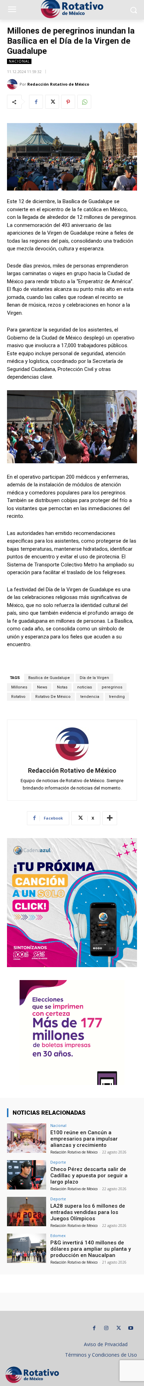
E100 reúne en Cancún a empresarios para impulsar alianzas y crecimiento (84, 1138)
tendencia (89, 696)
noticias (84, 687)
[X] (52, 102)
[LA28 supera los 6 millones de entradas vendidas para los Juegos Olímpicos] (26, 1211)
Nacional (19, 61)
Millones (19, 687)
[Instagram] (106, 1328)
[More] (109, 818)
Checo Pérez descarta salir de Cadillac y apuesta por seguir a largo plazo (89, 1175)
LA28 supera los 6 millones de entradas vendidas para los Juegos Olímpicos (87, 1212)
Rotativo (18, 696)
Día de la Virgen (94, 678)
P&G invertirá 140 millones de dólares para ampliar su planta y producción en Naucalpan (90, 1248)
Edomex (58, 1235)
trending (117, 696)
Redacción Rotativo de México (58, 84)
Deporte (58, 1162)
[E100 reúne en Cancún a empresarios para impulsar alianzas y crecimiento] (26, 1138)
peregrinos (112, 687)
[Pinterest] (68, 102)
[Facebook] (36, 102)
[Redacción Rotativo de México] (13, 84)
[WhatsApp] (84, 102)
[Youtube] (131, 1328)
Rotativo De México (53, 696)
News (42, 687)
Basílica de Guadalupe (49, 678)
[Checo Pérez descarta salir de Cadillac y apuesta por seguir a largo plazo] (26, 1174)
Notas (62, 687)
